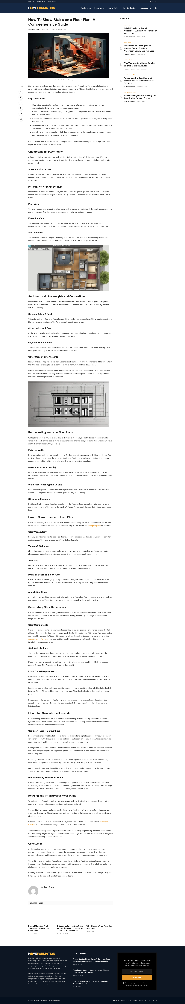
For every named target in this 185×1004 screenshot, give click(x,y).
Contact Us (41, 2)
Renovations (129, 25)
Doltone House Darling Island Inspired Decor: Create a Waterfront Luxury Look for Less (139, 48)
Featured (127, 42)
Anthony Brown (35, 29)
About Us (31, 2)
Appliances (86, 8)
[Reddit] (21, 119)
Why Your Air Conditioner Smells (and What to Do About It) (139, 64)
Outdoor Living (129, 75)
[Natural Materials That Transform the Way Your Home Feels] (41, 915)
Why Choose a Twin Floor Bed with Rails (99, 927)
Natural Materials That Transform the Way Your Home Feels (38, 928)
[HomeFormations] (41, 8)
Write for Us (52, 2)
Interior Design (129, 8)
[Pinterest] (21, 108)
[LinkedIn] (21, 103)
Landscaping (145, 8)
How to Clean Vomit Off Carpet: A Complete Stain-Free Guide (90, 982)
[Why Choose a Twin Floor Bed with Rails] (99, 915)
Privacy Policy (135, 985)
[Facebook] (21, 92)
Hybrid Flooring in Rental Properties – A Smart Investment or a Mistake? (140, 31)
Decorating (99, 8)
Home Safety (113, 8)
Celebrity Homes (130, 92)
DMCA (123, 1000)
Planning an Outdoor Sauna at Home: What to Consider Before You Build (139, 80)
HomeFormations (39, 1000)
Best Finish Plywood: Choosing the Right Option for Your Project (140, 96)
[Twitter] (21, 97)
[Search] (156, 8)
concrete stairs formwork (38, 639)
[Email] (21, 113)
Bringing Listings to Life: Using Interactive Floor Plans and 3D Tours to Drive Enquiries (70, 928)
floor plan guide (94, 526)
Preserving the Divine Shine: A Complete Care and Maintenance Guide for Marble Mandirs (91, 960)
